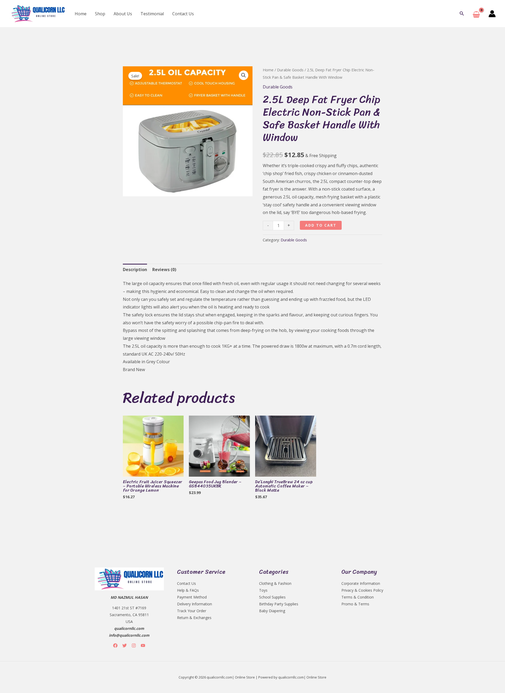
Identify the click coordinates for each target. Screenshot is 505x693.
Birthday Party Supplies (278, 603)
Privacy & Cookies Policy (362, 590)
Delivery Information (194, 603)
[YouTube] (143, 645)
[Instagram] (134, 645)
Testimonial (152, 14)
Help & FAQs (188, 590)
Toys (263, 590)
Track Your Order (191, 610)
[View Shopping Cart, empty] (476, 13)
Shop (100, 14)
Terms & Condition (357, 597)
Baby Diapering (272, 610)
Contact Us (183, 14)
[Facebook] (115, 645)
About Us (123, 14)
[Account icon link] (492, 13)
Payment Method (192, 597)
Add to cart (320, 225)
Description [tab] (135, 269)
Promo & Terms (355, 603)
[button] (461, 13)
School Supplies (272, 597)
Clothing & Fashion (275, 583)
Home (81, 14)
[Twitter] (124, 645)
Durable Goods (290, 69)
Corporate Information (360, 583)
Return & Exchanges (194, 617)
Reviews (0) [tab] (164, 269)
